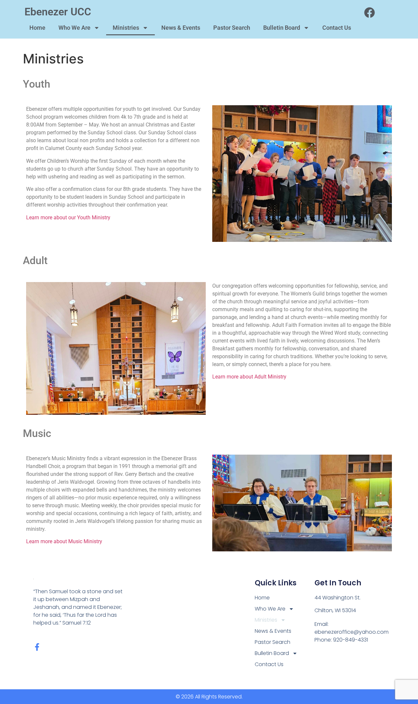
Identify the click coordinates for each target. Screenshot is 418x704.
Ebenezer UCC (57, 12)
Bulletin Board (281, 27)
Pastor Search (231, 27)
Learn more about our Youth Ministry (68, 217)
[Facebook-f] (37, 647)
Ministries (126, 27)
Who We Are (74, 27)
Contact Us (336, 27)
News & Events (180, 27)
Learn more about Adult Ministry (249, 377)
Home (37, 27)
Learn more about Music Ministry (64, 541)
